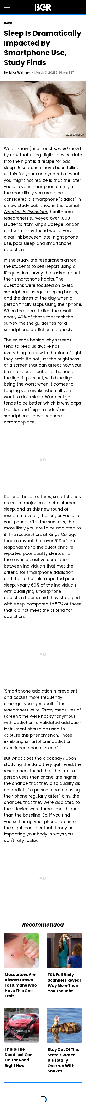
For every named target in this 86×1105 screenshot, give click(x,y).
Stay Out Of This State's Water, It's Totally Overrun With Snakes (63, 1060)
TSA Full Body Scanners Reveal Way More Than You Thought (64, 982)
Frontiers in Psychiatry (26, 212)
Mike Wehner (19, 73)
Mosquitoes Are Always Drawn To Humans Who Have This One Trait (21, 985)
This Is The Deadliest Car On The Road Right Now (18, 1057)
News (8, 23)
